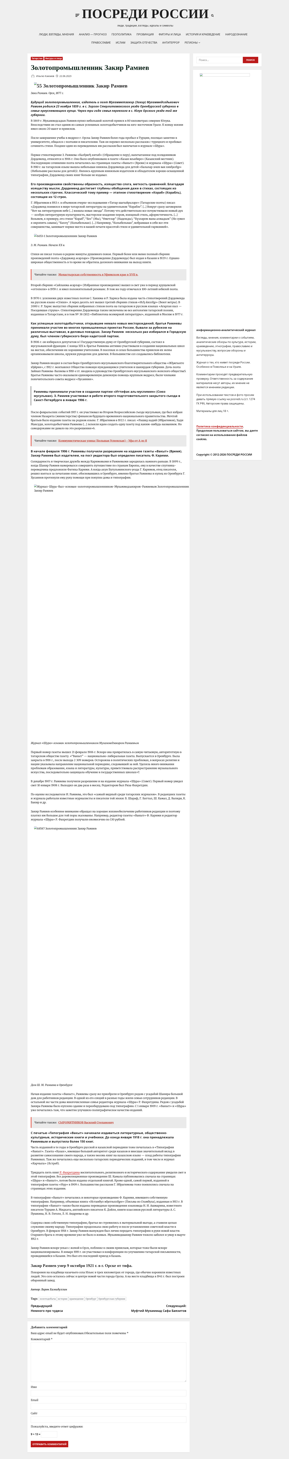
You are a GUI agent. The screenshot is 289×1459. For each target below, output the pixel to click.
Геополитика (121, 34)
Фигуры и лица (170, 34)
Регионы (191, 42)
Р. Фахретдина (69, 1172)
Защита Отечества (143, 42)
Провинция (145, 34)
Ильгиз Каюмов (44, 76)
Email (34, 1400)
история (62, 1298)
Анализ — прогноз (93, 34)
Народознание (236, 34)
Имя (34, 1387)
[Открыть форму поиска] (212, 15)
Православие (101, 42)
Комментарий (42, 1339)
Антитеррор (171, 42)
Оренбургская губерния (111, 1298)
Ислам (120, 42)
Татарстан (37, 58)
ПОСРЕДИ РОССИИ (145, 13)
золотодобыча (48, 1298)
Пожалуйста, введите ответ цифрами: (57, 1426)
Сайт (34, 1413)
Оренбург (91, 1298)
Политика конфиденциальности (219, 426)
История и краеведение (203, 34)
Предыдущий (47, 1308)
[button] (77, 15)
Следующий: (158, 1308)
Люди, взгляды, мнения (56, 34)
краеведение (76, 1298)
